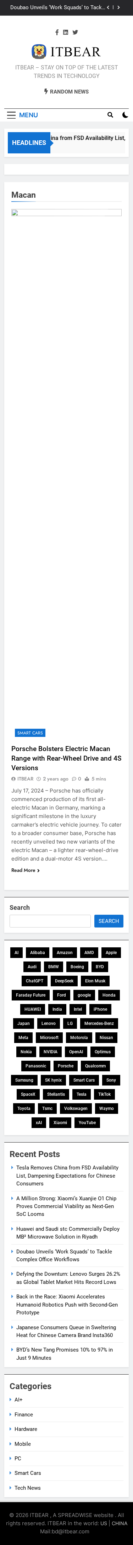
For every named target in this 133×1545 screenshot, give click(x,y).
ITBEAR (25, 778)
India (57, 1009)
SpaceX (28, 1094)
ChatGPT (34, 981)
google (84, 995)
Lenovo (48, 1023)
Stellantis (56, 1094)
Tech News (28, 1488)
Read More (23, 870)
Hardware (26, 1429)
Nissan (106, 1037)
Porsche (65, 1066)
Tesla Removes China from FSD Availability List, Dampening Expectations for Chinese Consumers (67, 1176)
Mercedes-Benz (99, 1023)
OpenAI (76, 1051)
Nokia (26, 1051)
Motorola (79, 1037)
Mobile (23, 1444)
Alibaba (37, 952)
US (103, 1523)
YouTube (87, 1122)
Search (20, 907)
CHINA (119, 1523)
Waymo (106, 1108)
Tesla (82, 1094)
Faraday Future (30, 995)
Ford (61, 995)
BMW (53, 966)
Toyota (24, 1108)
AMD (89, 952)
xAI (39, 1122)
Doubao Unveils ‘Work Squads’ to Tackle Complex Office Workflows (58, 8)
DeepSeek (64, 981)
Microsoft (49, 1037)
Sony (111, 1080)
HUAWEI (32, 1009)
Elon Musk (95, 981)
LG (70, 1023)
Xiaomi (60, 1122)
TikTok (104, 1094)
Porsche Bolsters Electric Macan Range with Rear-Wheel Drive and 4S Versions (66, 758)
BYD (100, 966)
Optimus (103, 1051)
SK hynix (53, 1080)
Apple (111, 952)
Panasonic (36, 1066)
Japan (23, 1023)
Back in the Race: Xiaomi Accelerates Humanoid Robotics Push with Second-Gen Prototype (67, 1304)
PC (18, 1458)
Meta (23, 1037)
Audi (32, 966)
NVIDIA (50, 1051)
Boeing (77, 966)
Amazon (65, 952)
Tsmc (47, 1108)
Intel (78, 1009)
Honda (109, 995)
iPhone (100, 1009)
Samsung (24, 1080)
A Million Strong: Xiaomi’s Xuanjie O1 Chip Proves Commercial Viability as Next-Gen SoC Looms (66, 1206)
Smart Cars (30, 733)
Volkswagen (76, 1108)
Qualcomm (95, 1066)
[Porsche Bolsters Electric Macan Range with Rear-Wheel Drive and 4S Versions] (66, 474)
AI (16, 952)
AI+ (19, 1400)
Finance (24, 1414)
